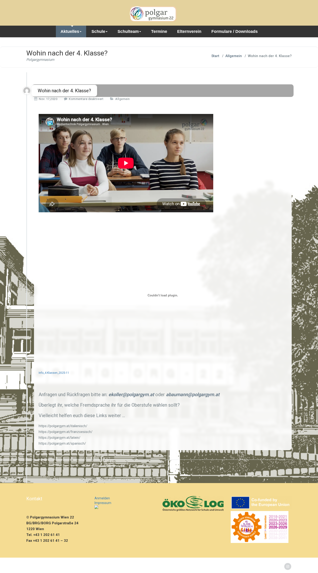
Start (215, 56)
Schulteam (128, 31)
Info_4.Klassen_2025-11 (54, 372)
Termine (159, 31)
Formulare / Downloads (234, 31)
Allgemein (233, 56)
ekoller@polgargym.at (131, 394)
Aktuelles (70, 31)
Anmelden (102, 498)
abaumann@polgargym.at (193, 394)
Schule (98, 31)
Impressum (103, 503)
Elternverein (189, 31)
